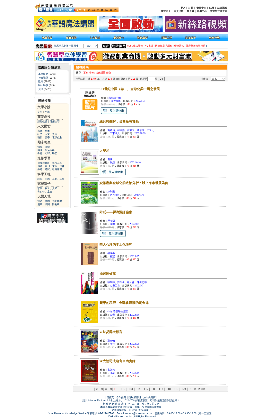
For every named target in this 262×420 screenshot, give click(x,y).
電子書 (190, 11)
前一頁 (108, 389)
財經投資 (42, 121)
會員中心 (201, 7)
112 (123, 389)
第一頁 (99, 389)
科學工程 (44, 174)
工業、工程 (58, 178)
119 (176, 389)
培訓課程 (222, 7)
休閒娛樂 (57, 201)
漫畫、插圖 (43, 204)
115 (146, 389)
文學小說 (44, 107)
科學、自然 (43, 178)
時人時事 (43, 85)
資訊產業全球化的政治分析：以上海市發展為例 (133, 183)
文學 (39, 111)
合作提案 (121, 397)
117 (161, 389)
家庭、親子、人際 (47, 188)
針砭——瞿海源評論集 (115, 212)
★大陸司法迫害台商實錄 (117, 361)
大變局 (104, 150)
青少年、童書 (44, 191)
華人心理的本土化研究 (115, 244)
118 (168, 389)
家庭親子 (44, 183)
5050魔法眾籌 (135, 45)
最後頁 (202, 389)
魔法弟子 (166, 11)
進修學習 (44, 158)
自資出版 (179, 11)
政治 (40, 81)
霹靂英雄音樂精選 (196, 45)
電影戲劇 (57, 137)
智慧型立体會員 (218, 11)
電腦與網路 (43, 162)
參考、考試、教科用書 (49, 169)
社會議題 (43, 77)
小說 (47, 111)
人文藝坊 (44, 126)
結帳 (211, 7)
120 (184, 389)
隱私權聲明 (135, 397)
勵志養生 (44, 142)
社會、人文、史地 (47, 134)
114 (138, 389)
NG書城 (149, 45)
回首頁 (110, 397)
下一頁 (192, 389)
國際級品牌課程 (163, 45)
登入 (183, 7)
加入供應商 (149, 397)
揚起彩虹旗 (107, 273)
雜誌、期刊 (43, 166)
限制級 (56, 204)
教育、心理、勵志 (47, 153)
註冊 (191, 7)
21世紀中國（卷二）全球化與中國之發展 (130, 89)
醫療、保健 (43, 146)
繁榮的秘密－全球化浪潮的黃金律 (124, 302)
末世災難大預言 (110, 332)
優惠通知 (179, 45)
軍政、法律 (58, 166)
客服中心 (202, 11)
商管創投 (44, 116)
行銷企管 (55, 121)
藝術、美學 (43, 137)
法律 (40, 89)
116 (153, 389)
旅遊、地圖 (43, 201)
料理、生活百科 (46, 150)
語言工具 (57, 162)
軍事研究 (43, 73)
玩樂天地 (44, 196)
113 (131, 389)
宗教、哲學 (43, 130)
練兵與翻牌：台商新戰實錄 (119, 121)
